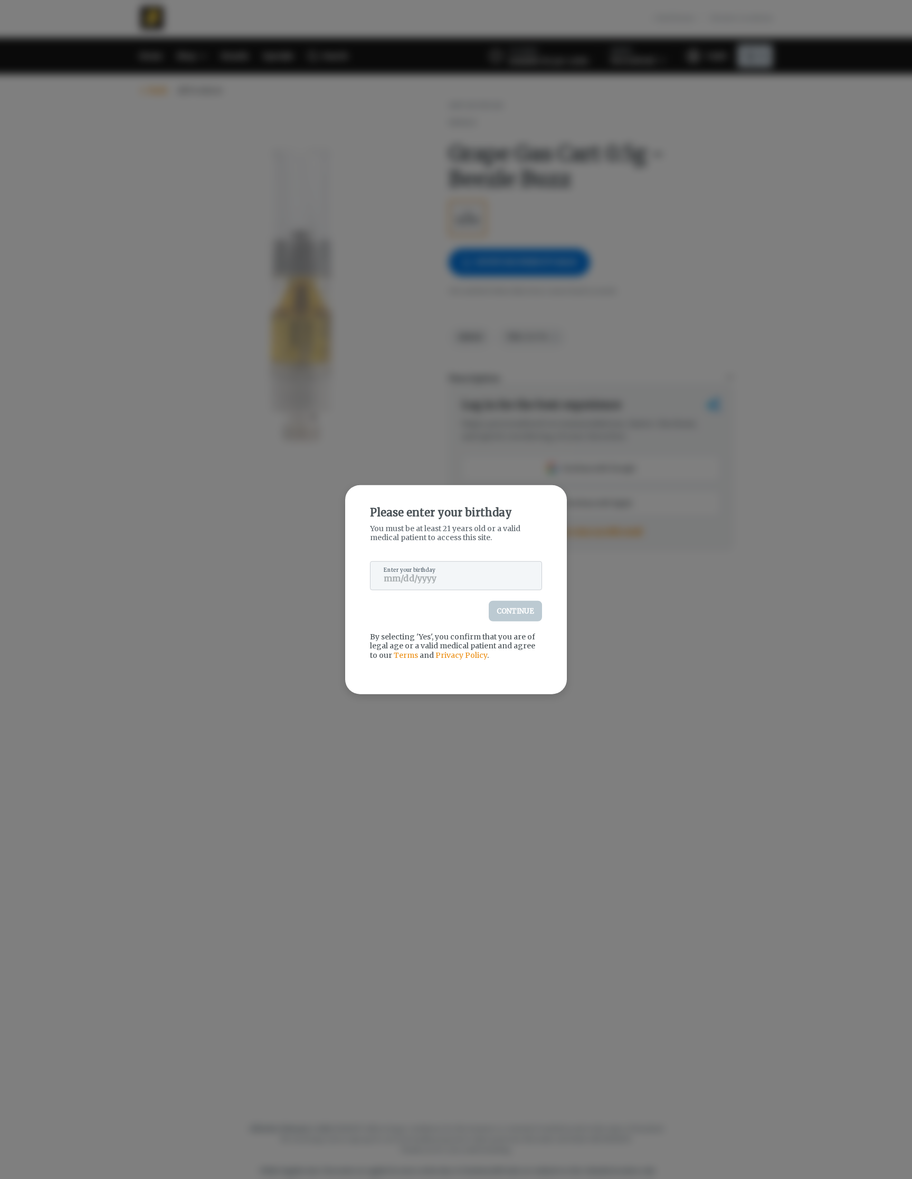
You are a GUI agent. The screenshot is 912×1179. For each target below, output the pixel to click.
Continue (515, 610)
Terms (406, 654)
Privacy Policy (461, 654)
